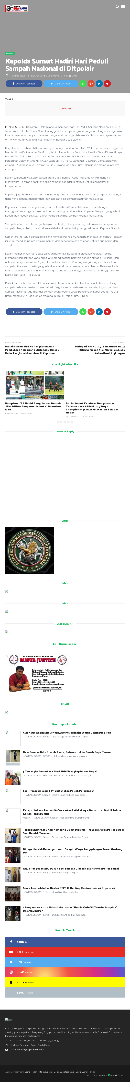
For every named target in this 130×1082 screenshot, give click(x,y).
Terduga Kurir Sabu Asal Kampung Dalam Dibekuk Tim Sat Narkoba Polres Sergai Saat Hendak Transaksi (73, 831)
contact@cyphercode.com (30, 1049)
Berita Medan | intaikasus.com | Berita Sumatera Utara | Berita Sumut (56, 1072)
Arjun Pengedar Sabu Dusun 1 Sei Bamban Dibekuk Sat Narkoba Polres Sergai (71, 868)
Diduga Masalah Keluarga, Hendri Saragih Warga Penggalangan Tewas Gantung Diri (72, 851)
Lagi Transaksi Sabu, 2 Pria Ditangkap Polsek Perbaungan (59, 790)
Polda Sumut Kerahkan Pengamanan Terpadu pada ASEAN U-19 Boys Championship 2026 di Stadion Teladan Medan (31, 408)
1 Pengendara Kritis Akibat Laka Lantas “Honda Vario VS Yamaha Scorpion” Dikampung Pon (70, 909)
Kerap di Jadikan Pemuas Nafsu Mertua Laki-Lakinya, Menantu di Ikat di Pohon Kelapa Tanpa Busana (72, 812)
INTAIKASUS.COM (14, 127)
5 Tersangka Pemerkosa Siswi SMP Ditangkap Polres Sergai (60, 771)
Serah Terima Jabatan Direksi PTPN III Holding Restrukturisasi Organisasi (69, 888)
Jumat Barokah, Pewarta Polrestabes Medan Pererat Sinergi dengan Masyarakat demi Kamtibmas (95, 406)
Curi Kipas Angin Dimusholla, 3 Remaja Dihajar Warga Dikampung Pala (67, 732)
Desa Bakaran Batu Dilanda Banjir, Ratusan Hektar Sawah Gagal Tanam (67, 752)
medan (10, 54)
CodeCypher (119, 1075)
